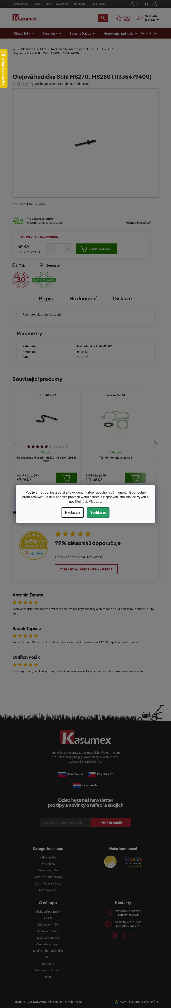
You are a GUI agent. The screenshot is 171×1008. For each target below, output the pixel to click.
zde (97, 502)
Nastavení (71, 512)
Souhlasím (97, 512)
